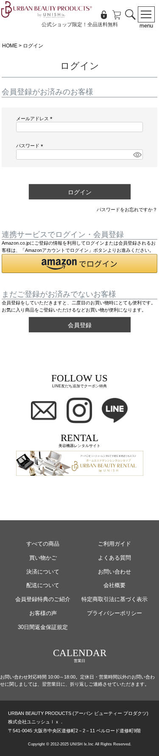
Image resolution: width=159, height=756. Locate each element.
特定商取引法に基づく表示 (114, 599)
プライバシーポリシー (114, 613)
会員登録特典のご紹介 (42, 599)
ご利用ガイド (114, 544)
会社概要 (114, 585)
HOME (9, 46)
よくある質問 (114, 558)
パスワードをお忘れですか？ (127, 209)
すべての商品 (42, 544)
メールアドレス (35, 118)
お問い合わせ (114, 571)
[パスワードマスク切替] (136, 154)
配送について (42, 585)
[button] (80, 263)
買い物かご (43, 558)
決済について (42, 571)
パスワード (30, 145)
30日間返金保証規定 (43, 627)
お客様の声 (43, 613)
